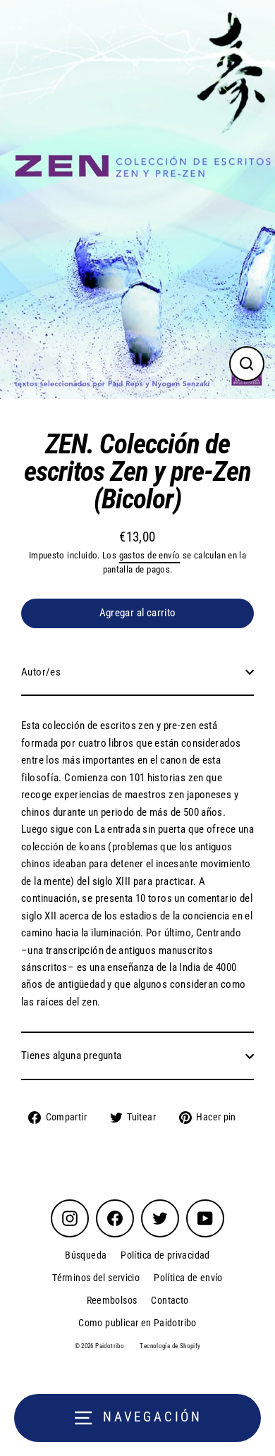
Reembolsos (112, 1300)
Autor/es (41, 672)
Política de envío (188, 1277)
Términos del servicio (96, 1277)
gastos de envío (150, 555)
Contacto (169, 1300)
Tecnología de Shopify (170, 1346)
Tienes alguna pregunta (71, 1055)
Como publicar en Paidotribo (137, 1322)
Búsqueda (85, 1255)
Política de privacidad (165, 1255)
